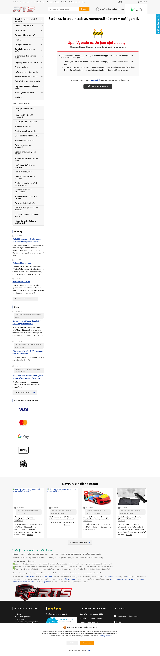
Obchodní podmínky (37, 2)
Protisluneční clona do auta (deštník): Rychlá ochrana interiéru (129, 519)
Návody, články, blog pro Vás (27, 622)
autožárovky (108, 576)
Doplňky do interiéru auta (26, 62)
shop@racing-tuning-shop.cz (112, 9)
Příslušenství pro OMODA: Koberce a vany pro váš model (28, 352)
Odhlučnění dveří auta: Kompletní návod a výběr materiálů (26, 322)
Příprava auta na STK (24, 126)
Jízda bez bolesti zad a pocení (25, 109)
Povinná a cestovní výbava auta (26, 87)
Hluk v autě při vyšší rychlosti (24, 116)
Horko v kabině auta (23, 172)
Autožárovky (20, 30)
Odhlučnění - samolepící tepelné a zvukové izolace (28, 316)
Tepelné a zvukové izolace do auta (123, 579)
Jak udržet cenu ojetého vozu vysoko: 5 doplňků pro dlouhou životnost (28, 376)
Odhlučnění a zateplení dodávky (25, 177)
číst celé (37, 274)
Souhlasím (87, 643)
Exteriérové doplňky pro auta (25, 57)
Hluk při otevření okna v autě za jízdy (25, 222)
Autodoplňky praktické (25, 35)
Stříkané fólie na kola (22, 263)
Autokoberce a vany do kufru (25, 50)
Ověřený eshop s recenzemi (56, 614)
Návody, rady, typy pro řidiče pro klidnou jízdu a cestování (27, 370)
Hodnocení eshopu (53, 2)
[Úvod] (29, 9)
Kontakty (64, 2)
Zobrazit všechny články (23, 392)
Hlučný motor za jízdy (24, 140)
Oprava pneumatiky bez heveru (25, 153)
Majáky (18, 40)
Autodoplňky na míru (24, 26)
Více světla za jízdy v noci (26, 122)
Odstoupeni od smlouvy (89, 623)
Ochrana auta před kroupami (23, 146)
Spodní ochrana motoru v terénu (26, 197)
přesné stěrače (47, 576)
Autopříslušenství (23, 44)
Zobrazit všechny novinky (23, 299)
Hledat (84, 9)
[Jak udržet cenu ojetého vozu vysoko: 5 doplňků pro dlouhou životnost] (97, 496)
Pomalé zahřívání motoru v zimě (26, 159)
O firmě (15, 2)
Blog (83, 2)
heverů (128, 576)
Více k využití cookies (106, 636)
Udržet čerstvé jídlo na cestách (25, 166)
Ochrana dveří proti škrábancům (23, 191)
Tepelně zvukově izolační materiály (26, 20)
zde (89, 651)
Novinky (18, 97)
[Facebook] (116, 623)
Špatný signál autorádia (25, 131)
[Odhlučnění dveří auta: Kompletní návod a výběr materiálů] (28, 496)
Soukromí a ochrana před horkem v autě (26, 184)
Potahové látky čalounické (26, 72)
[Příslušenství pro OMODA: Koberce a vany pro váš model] (62, 496)
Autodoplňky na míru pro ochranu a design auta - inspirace (28, 346)
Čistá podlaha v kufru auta (27, 136)
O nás (19, 614)
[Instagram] (121, 623)
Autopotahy (45, 582)
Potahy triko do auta (21, 282)
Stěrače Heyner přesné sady (27, 81)
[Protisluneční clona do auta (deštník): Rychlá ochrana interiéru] (131, 496)
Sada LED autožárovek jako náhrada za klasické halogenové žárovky (27, 240)
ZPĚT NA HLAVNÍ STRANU (98, 86)
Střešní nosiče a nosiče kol (26, 76)
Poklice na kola (21, 67)
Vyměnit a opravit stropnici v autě (27, 215)
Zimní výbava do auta (24, 92)
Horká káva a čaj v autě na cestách (26, 209)
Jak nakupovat (24, 2)
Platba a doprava (74, 2)
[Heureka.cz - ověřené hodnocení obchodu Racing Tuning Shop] (61, 623)
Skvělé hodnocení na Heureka (91, 618)
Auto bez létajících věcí (25, 203)
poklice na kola (29, 576)
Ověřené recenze (69, 579)
